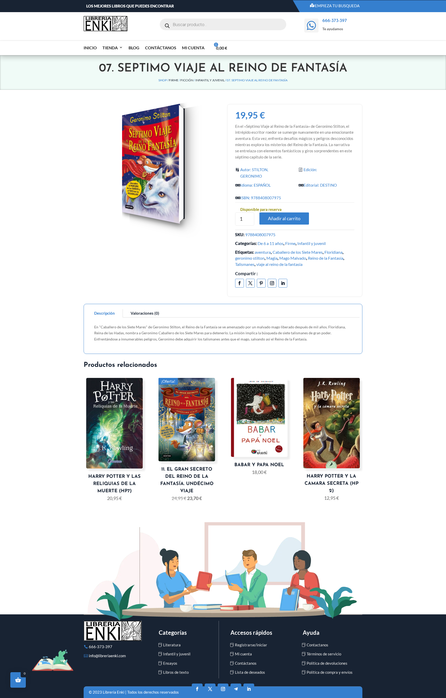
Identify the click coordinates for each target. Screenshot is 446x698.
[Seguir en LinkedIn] (282, 283)
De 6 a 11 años (270, 243)
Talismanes (244, 264)
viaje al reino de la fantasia (279, 264)
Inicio (90, 47)
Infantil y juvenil (210, 80)
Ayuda (311, 632)
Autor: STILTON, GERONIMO (254, 173)
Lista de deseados (250, 672)
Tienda (110, 47)
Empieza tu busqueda (337, 5)
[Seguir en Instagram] (272, 283)
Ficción (186, 80)
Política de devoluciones (327, 663)
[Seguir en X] (250, 283)
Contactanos (317, 645)
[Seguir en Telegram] (235, 689)
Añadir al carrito (284, 218)
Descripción (104, 313)
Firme (173, 80)
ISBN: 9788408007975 (260, 197)
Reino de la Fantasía (325, 258)
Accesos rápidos (251, 632)
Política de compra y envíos (330, 672)
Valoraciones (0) (145, 313)
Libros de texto (176, 672)
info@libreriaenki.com (107, 655)
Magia (271, 258)
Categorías (173, 632)
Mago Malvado (292, 258)
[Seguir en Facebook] (239, 283)
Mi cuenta (193, 47)
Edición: (310, 169)
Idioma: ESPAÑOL (255, 185)
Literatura (172, 645)
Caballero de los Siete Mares (298, 252)
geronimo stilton (250, 258)
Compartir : (246, 273)
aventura (263, 252)
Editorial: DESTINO (320, 185)
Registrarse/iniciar (251, 645)
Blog (134, 47)
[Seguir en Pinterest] (261, 283)
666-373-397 (100, 646)
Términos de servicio (324, 654)
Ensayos (170, 663)
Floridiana (333, 252)
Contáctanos (160, 47)
